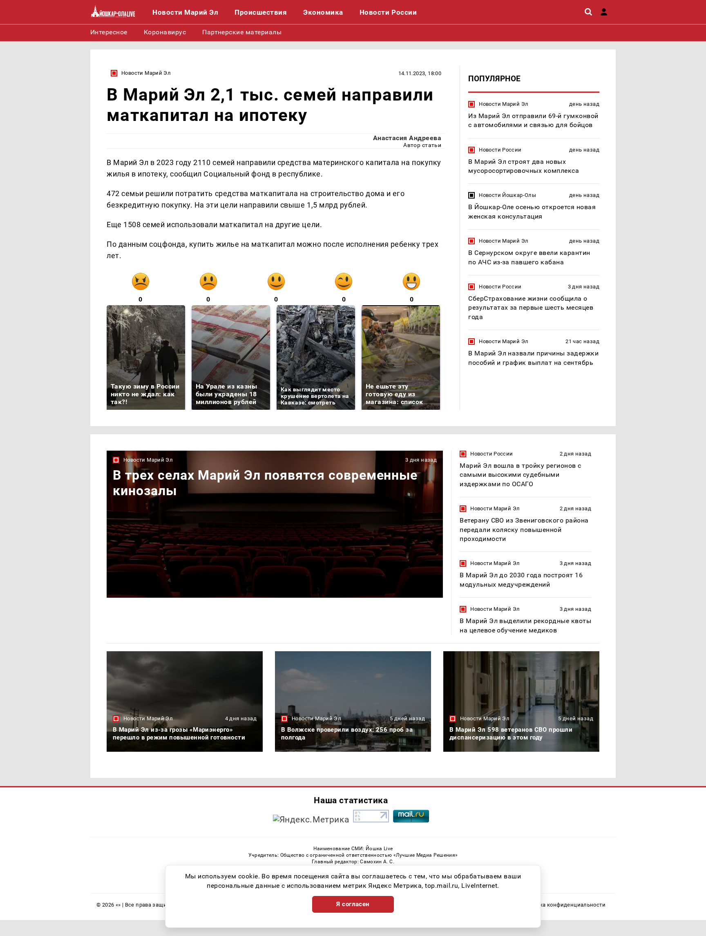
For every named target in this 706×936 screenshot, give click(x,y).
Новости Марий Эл (146, 73)
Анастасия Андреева (407, 138)
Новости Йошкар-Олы (507, 195)
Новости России (500, 150)
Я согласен (353, 904)
